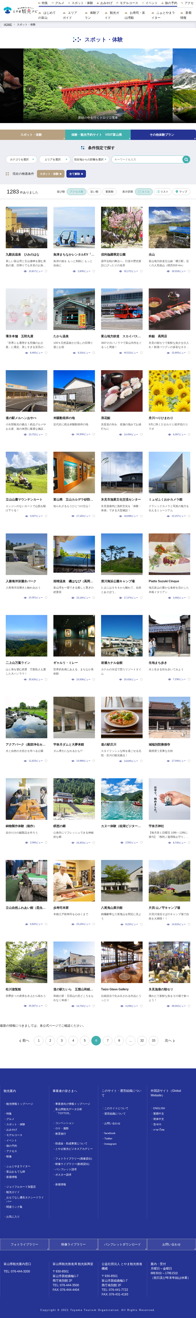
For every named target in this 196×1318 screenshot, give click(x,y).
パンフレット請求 (66, 1169)
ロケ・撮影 (62, 1128)
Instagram (110, 1143)
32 (142, 1040)
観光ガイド (112, 15)
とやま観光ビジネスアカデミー (74, 1148)
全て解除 (74, 173)
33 (153, 1040)
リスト (164, 191)
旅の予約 (11, 1145)
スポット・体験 (26, 24)
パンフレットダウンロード (122, 1244)
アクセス (11, 1151)
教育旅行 (60, 1133)
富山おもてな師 (15, 1171)
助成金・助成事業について (71, 1143)
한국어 (157, 1124)
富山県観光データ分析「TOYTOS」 (68, 1111)
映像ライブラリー (73, 1244)
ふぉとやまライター (163, 15)
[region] (115, 4)
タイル (146, 191)
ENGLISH (159, 1108)
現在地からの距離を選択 (89, 159)
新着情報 (186, 15)
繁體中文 (158, 1113)
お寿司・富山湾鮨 (135, 15)
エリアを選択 (53, 159)
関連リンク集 (14, 1206)
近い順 (94, 191)
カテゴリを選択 (19, 159)
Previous (30, 89)
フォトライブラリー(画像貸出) (73, 1158)
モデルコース (14, 1135)
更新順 (109, 191)
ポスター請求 (63, 1174)
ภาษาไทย (158, 1129)
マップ (183, 191)
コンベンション (64, 1122)
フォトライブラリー (24, 1244)
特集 (9, 1113)
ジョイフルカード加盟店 (21, 1186)
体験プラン (92, 15)
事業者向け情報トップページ (72, 1103)
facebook (109, 1133)
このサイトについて (116, 1108)
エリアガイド (70, 15)
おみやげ (11, 1129)
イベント (11, 1140)
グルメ (10, 1118)
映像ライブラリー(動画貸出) (72, 1163)
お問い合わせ (112, 1123)
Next (166, 89)
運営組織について (115, 1113)
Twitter (108, 1138)
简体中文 (158, 1118)
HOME (8, 24)
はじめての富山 (47, 15)
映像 (9, 1156)
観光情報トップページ (19, 1103)
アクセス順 (76, 191)
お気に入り (13, 1216)
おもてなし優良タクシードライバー (25, 1199)
